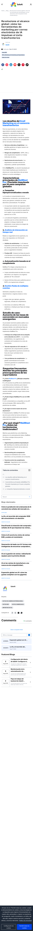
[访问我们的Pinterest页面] (23, 64)
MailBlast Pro (13, 378)
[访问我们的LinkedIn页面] (11, 64)
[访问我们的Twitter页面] (19, 64)
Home (2, 10)
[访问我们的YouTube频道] (15, 64)
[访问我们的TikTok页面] (27, 64)
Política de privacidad (25, 920)
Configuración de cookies (9, 927)
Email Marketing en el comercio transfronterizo (16, 123)
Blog (7, 10)
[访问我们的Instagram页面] (6, 64)
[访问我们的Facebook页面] (2, 64)
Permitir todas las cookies (24, 927)
